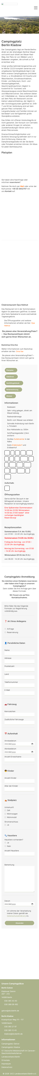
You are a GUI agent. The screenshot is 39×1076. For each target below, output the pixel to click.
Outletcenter (19, 439)
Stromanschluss (11, 822)
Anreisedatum (10, 741)
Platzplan (10, 370)
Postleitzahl (9, 666)
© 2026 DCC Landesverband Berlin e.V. (19, 1074)
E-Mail (7, 690)
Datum (7, 901)
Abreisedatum (10, 749)
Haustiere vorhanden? (13, 840)
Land (6, 674)
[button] (36, 7)
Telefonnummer (11, 682)
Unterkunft (9, 807)
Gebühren (10, 377)
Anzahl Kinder (10, 778)
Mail (22, 186)
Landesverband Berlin (11, 1057)
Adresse (7, 658)
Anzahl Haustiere (11, 851)
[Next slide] (22, 31)
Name (7, 650)
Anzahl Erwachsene (12, 757)
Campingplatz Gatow (10, 1044)
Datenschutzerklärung (16, 916)
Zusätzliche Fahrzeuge (14, 719)
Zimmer (9, 396)
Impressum (6, 1064)
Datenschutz (7, 1067)
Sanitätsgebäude (12, 383)
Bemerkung (9, 865)
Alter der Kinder (11, 786)
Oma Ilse (19, 351)
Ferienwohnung (12, 390)
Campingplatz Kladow (11, 1047)
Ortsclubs (6, 1060)
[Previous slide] (17, 31)
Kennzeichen (9, 711)
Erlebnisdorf (17, 445)
